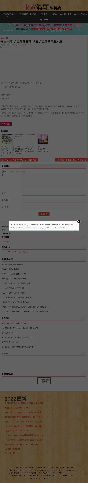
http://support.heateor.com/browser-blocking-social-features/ (32, 228)
